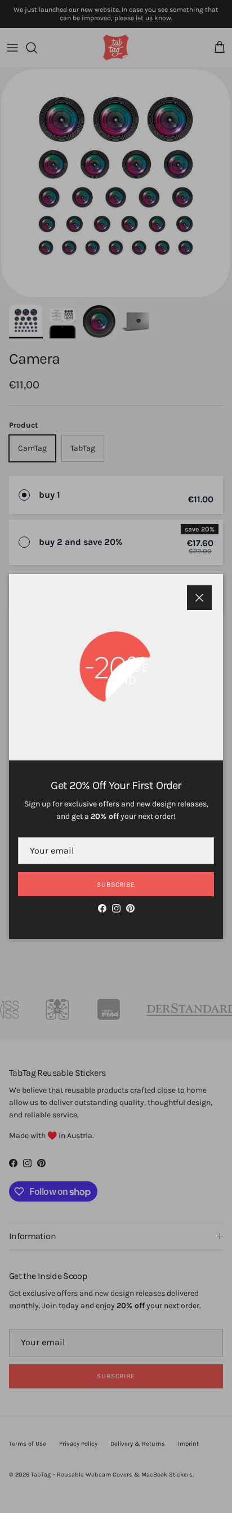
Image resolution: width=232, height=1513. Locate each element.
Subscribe (116, 884)
